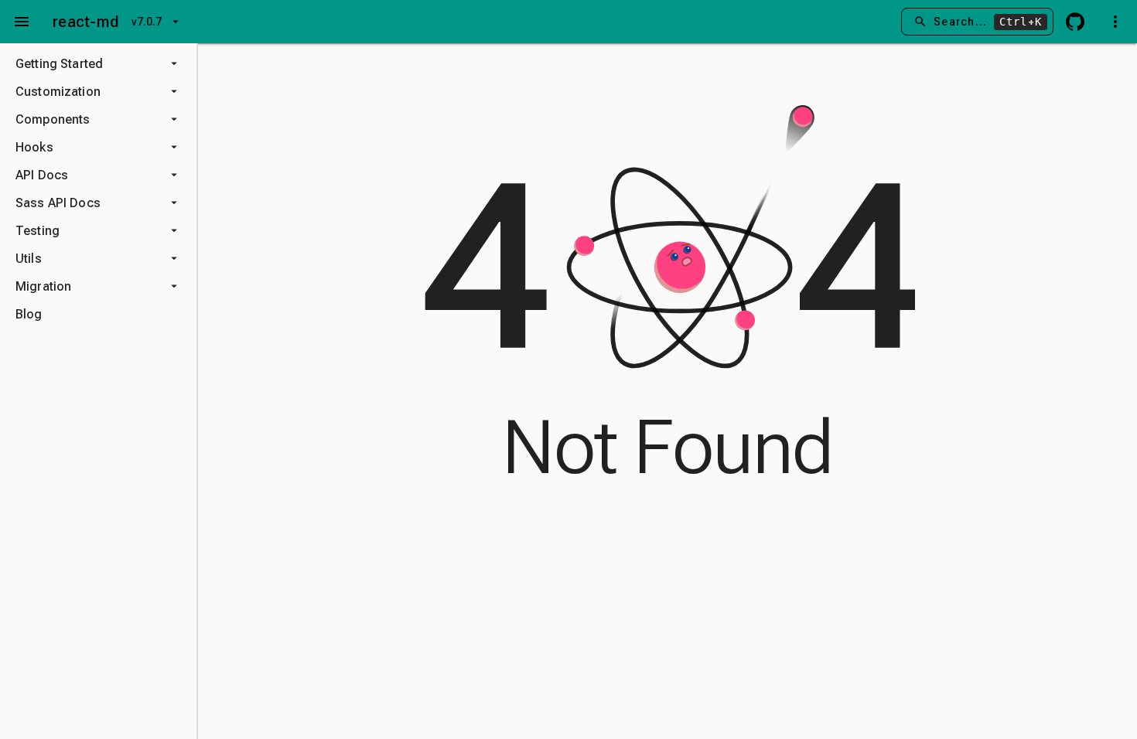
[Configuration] (1115, 21)
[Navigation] (21, 21)
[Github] (1075, 21)
